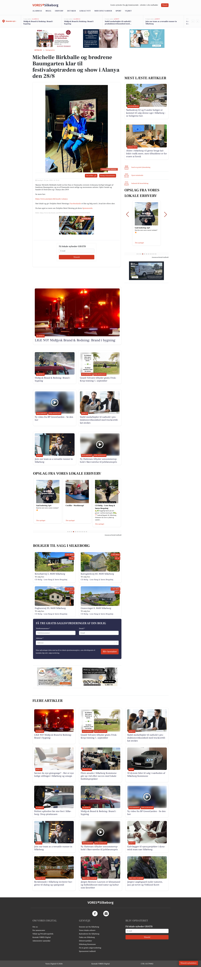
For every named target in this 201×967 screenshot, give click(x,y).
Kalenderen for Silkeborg (89, 934)
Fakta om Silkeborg (87, 937)
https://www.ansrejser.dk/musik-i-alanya (51, 199)
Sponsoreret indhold (87, 951)
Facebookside (75, 203)
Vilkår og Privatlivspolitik (42, 934)
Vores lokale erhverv (87, 930)
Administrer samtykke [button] (41, 941)
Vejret (128, 11)
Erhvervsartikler (85, 941)
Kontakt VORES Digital (41, 937)
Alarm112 (37, 11)
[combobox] (37, 642)
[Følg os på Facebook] (95, 913)
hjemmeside (87, 208)
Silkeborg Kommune (87, 944)
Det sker (71, 11)
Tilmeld (165, 5)
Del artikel (89, 176)
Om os (35, 927)
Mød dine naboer (103, 11)
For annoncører (38, 930)
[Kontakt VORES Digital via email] (106, 913)
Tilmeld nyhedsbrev (188, 963)
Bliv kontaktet (110, 651)
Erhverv (59, 11)
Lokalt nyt (85, 11)
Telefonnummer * (43, 628)
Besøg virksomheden (107, 176)
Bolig (48, 11)
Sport (118, 11)
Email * (82, 628)
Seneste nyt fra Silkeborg (89, 927)
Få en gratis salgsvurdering (90, 948)
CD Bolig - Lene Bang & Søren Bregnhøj (51, 579)
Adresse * (39, 638)
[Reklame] (54, 38)
